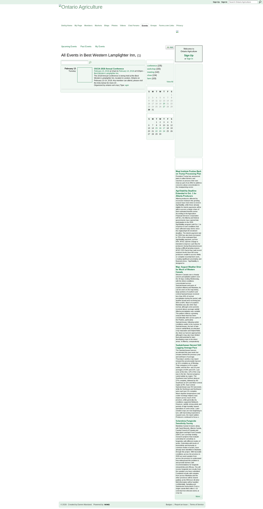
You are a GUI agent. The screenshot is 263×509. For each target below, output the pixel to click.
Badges (169, 505)
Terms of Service (197, 505)
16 (160, 128)
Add (171, 47)
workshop (151, 69)
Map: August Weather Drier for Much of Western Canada (188, 269)
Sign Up (216, 2)
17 (164, 128)
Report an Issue (181, 505)
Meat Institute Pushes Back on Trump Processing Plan (188, 172)
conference (152, 66)
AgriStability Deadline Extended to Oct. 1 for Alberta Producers (186, 193)
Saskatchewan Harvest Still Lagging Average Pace (188, 346)
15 (156, 128)
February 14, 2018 (126, 71)
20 (164, 104)
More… (199, 496)
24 (164, 131)
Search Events (90, 62)
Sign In (224, 2)
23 (160, 131)
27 (164, 107)
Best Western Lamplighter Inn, (106, 73)
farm (149, 78)
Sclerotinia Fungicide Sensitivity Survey (186, 422)
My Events (100, 46)
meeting (150, 72)
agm (127, 85)
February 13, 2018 (101, 71)
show (149, 75)
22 (156, 131)
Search (260, 2)
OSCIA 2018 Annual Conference (109, 69)
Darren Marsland (85, 505)
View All (170, 82)
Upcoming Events (69, 46)
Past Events (86, 46)
